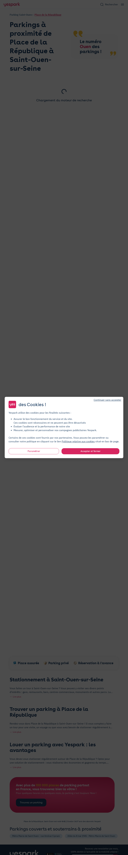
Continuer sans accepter (107, 399)
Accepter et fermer (91, 451)
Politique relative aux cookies (78, 441)
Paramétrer (34, 451)
